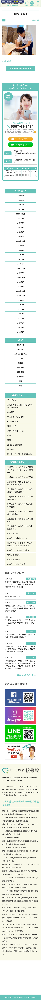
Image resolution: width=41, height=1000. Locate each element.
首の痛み (10, 449)
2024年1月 (20, 264)
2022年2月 (20, 286)
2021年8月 (20, 300)
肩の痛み (10, 412)
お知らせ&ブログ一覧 (25, 675)
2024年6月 (20, 245)
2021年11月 (20, 295)
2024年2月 (20, 259)
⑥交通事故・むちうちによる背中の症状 (20, 505)
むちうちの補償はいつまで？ (19, 538)
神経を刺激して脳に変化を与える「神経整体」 (20, 406)
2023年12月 (20, 268)
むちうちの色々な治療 (16, 564)
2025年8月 (20, 218)
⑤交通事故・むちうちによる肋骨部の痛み (20, 498)
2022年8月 (20, 282)
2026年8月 (20, 195)
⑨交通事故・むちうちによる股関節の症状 (20, 527)
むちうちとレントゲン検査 (18, 550)
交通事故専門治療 (14, 444)
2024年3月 (20, 255)
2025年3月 (20, 232)
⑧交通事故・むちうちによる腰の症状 (20, 520)
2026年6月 (20, 205)
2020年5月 (20, 327)
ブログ (20, 358)
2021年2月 (20, 318)
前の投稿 (7, 61)
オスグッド (20, 345)
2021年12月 (20, 291)
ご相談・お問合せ (22, 139)
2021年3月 (20, 314)
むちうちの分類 (13, 559)
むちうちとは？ (13, 533)
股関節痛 (20, 372)
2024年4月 (20, 250)
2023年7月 (20, 273)
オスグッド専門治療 (15, 416)
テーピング (11, 400)
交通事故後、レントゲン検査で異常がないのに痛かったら (20, 544)
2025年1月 (20, 236)
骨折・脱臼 (11, 426)
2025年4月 (20, 227)
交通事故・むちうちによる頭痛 (20, 477)
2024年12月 (20, 241)
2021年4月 (20, 309)
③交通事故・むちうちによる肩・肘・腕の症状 (19, 483)
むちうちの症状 (13, 554)
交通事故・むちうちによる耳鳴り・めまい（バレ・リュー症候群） (20, 470)
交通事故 (20, 367)
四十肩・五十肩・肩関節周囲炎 (20, 454)
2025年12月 (20, 214)
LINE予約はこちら (22, 145)
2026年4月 (20, 209)
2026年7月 (20, 200)
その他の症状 (12, 421)
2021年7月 (20, 305)
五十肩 (20, 363)
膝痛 (20, 386)
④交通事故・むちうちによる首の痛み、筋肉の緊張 (20, 490)
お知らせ (20, 349)
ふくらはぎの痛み (20, 354)
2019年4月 (20, 332)
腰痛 (20, 381)
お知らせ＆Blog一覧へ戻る (20, 68)
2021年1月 (20, 323)
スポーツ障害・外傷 (15, 430)
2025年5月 (20, 223)
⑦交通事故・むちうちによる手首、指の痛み (20, 512)
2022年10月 (20, 277)
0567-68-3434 (22, 126)
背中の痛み (20, 376)
